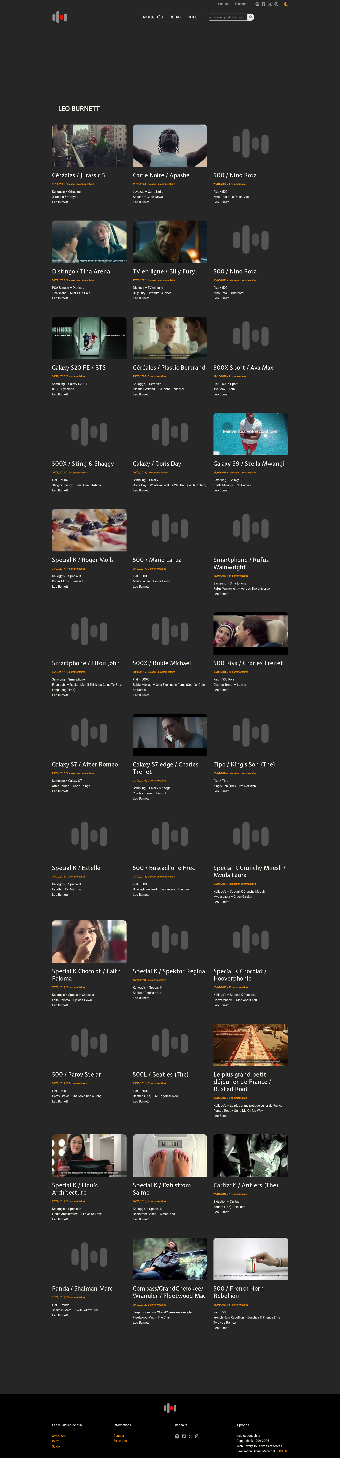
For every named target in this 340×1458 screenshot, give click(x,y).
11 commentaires (77, 472)
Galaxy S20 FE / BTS (79, 367)
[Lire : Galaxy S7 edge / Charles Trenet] (170, 732)
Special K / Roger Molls (83, 560)
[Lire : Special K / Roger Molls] (89, 527)
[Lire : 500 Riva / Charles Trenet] (251, 631)
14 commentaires (238, 575)
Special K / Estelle (76, 868)
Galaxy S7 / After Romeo (85, 764)
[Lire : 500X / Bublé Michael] (170, 631)
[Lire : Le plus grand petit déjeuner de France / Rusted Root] (251, 1042)
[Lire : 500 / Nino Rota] (251, 143)
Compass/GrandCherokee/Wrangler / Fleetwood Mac (169, 1292)
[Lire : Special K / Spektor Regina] (170, 939)
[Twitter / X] (270, 4)
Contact (119, 1436)
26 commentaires (77, 1083)
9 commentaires (157, 1304)
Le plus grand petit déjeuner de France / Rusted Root (242, 1081)
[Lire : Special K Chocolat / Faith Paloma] (89, 939)
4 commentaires (76, 568)
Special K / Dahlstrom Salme (162, 1188)
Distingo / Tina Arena (81, 271)
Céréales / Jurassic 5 (78, 175)
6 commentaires (157, 1201)
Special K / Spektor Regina (169, 971)
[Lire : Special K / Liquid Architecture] (89, 1153)
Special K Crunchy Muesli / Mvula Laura (249, 871)
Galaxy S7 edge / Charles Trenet (165, 768)
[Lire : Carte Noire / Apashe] (170, 143)
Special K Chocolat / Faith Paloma (86, 974)
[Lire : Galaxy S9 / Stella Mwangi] (251, 431)
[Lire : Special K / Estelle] (89, 835)
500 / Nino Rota (235, 175)
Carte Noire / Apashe (161, 175)
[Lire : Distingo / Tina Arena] (89, 239)
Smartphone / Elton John (86, 663)
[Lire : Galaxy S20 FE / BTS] (89, 335)
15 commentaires (238, 987)
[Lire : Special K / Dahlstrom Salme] (170, 1153)
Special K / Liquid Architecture (75, 1188)
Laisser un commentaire (80, 184)
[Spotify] (257, 4)
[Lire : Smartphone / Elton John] (89, 631)
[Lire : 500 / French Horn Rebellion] (251, 1256)
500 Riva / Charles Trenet (248, 663)
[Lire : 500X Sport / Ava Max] (251, 335)
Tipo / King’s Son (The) (244, 764)
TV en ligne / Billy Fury (164, 271)
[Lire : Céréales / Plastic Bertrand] (170, 335)
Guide (56, 1446)
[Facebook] (264, 4)
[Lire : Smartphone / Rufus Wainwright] (251, 527)
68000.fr (281, 1451)
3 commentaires (238, 1097)
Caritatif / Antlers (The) (246, 1185)
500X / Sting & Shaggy (83, 463)
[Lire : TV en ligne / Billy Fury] (170, 239)
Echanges (120, 1441)
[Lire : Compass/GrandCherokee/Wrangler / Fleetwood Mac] (170, 1256)
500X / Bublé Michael (162, 663)
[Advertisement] (170, 55)
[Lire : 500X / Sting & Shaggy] (89, 431)
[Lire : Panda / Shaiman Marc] (89, 1256)
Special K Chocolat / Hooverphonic (239, 974)
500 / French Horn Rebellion (238, 1292)
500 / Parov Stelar (76, 1074)
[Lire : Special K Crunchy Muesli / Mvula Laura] (251, 835)
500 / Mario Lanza (157, 560)
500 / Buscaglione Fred (164, 868)
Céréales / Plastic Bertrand (169, 367)
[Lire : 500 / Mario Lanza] (170, 527)
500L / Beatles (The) (161, 1074)
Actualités (59, 1436)
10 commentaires (158, 472)
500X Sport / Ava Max (243, 367)
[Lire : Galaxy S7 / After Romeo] (89, 732)
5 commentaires (157, 376)
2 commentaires (76, 376)
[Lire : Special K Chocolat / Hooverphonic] (251, 939)
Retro (55, 1441)
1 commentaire (237, 184)
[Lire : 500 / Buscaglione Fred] (170, 835)
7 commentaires (157, 1083)
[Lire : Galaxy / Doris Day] (170, 431)
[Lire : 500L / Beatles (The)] (170, 1042)
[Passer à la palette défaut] (286, 4)
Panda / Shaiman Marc (82, 1288)
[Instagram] (276, 4)
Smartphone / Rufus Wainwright (241, 563)
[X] (190, 1436)
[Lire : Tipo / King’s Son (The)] (251, 732)
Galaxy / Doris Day (157, 463)
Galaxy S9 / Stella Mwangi (248, 463)
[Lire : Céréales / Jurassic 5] (89, 143)
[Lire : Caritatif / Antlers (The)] (251, 1153)
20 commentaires (238, 671)
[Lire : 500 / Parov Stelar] (89, 1042)
